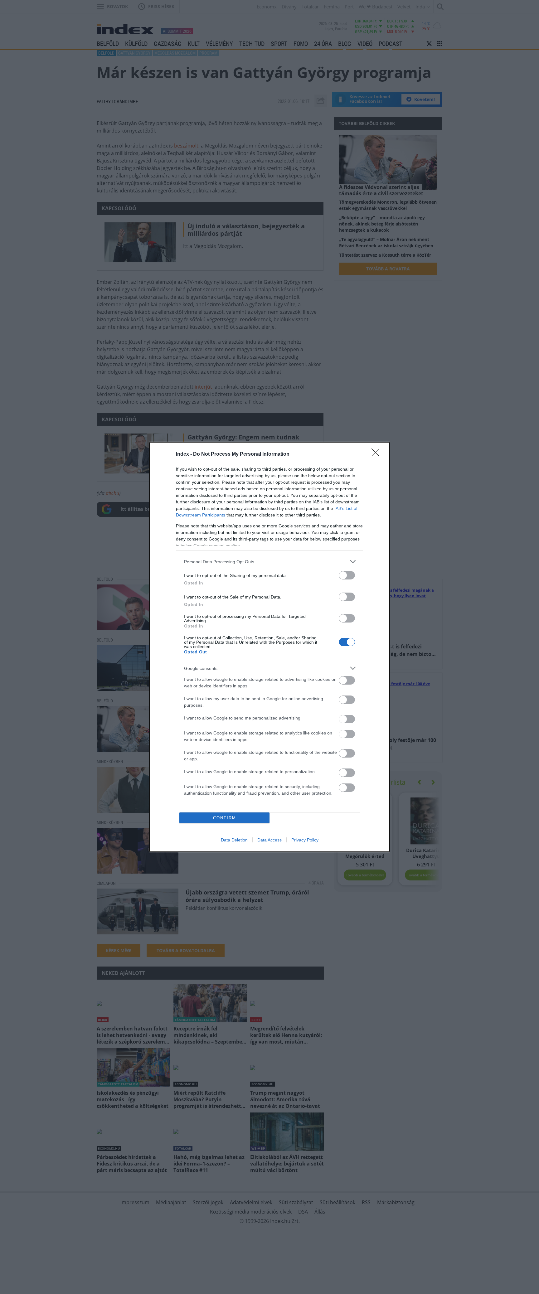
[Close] (377, 454)
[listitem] (269, 561)
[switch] (347, 575)
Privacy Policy (304, 839)
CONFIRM (224, 818)
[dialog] (269, 647)
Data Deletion (234, 839)
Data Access (269, 839)
